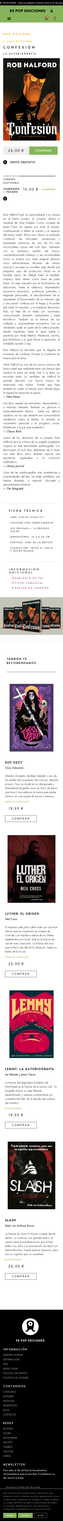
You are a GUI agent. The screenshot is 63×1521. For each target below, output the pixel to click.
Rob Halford (17, 34)
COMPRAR (43, 151)
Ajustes (40, 1515)
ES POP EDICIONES (30, 1341)
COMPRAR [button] (48, 189)
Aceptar (10, 1515)
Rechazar (25, 1515)
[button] (9, 18)
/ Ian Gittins (18, 41)
